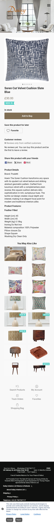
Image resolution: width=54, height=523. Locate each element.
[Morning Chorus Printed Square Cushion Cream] (39, 254)
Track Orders (17, 399)
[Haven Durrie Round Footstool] (15, 352)
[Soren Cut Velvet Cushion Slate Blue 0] (27, 59)
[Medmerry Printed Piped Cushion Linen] (39, 270)
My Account (36, 390)
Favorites (36, 399)
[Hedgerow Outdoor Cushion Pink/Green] (15, 270)
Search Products (17, 390)
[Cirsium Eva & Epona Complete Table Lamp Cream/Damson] (15, 303)
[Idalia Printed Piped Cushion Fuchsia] (39, 286)
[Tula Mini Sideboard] (39, 336)
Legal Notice (24, 514)
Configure (37, 514)
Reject (19, 520)
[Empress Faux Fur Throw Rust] (39, 352)
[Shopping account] (34, 23)
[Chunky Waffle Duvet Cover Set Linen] (15, 254)
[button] (13, 130)
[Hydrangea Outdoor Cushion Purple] (15, 286)
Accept (9, 520)
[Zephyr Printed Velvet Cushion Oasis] (39, 303)
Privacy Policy (11, 514)
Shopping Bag (17, 408)
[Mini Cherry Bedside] (15, 368)
